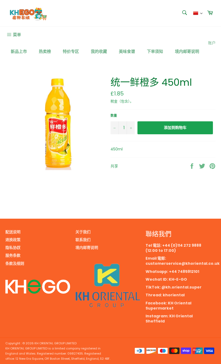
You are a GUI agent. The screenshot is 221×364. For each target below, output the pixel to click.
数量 (113, 116)
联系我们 (83, 239)
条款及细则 (14, 263)
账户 (212, 43)
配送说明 (12, 232)
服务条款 (12, 255)
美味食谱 (127, 51)
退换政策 (12, 239)
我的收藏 (99, 51)
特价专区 (71, 51)
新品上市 (19, 51)
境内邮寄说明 (187, 51)
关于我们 (83, 232)
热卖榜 (45, 51)
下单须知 (155, 51)
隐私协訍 (12, 247)
